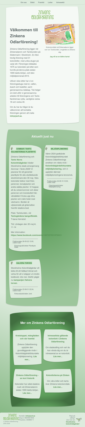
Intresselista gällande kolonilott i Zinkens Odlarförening (58, 338)
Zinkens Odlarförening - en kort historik (27, 377)
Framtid (41, 2)
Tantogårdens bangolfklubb (24, 216)
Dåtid (32, 2)
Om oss (24, 2)
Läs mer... (57, 356)
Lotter (50, 2)
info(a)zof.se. (16, 115)
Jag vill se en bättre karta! (60, 56)
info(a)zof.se (30, 416)
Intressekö (60, 2)
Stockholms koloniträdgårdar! (72, 423)
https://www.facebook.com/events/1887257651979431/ (36, 235)
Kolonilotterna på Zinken (57, 375)
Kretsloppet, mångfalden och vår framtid (27, 337)
